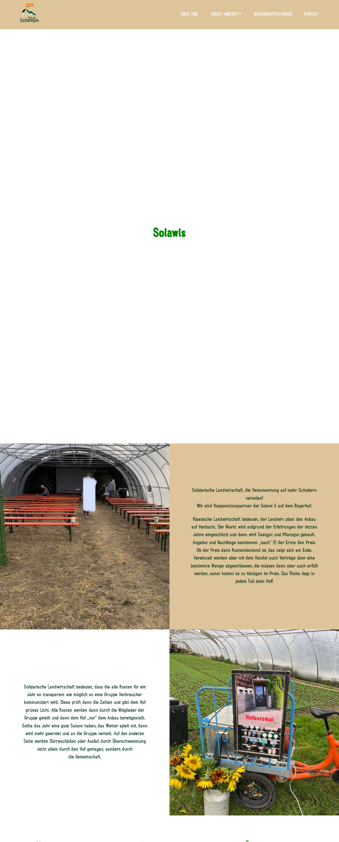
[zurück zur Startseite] (29, 15)
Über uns (189, 14)
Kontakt (311, 14)
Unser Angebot (224, 14)
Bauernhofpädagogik (273, 14)
